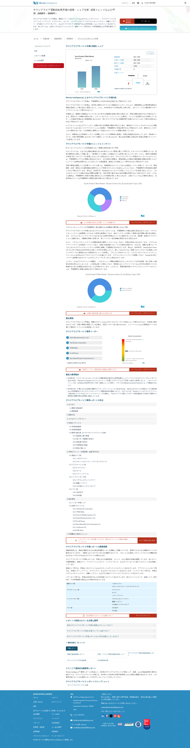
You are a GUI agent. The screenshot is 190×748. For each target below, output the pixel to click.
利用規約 (55, 731)
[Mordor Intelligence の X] (111, 716)
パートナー (56, 718)
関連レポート (72, 648)
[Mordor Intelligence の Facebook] (107, 716)
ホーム (35, 697)
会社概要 (36, 714)
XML (34, 706)
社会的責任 (56, 723)
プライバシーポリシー (41, 736)
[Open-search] (185, 3)
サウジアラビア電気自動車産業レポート (141, 654)
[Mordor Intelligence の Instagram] (119, 716)
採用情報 (36, 731)
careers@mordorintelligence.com (112, 707)
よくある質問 (56, 727)
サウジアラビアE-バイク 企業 (77, 685)
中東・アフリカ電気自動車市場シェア (110, 654)
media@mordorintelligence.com (84, 727)
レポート (125, 3)
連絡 (133, 3)
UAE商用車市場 (102, 660)
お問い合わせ (38, 702)
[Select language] (138, 3)
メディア (36, 723)
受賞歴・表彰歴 (38, 727)
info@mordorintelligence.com (83, 720)
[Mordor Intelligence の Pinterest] (115, 716)
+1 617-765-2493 (149, 3)
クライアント (38, 718)
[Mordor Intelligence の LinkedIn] (102, 716)
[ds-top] (138, 28)
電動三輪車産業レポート (76, 654)
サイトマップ (56, 702)
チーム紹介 (56, 714)
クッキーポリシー (58, 736)
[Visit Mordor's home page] (45, 2)
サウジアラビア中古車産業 (76, 660)
